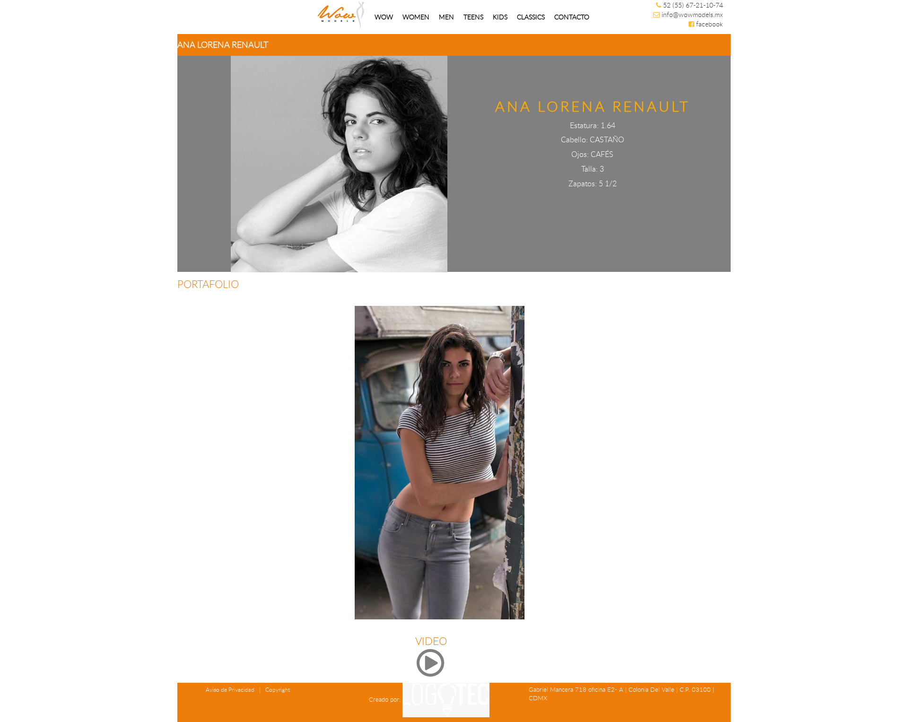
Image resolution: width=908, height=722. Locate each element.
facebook (709, 23)
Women (415, 16)
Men (446, 16)
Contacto (571, 16)
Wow (384, 16)
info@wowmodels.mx (692, 14)
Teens (473, 16)
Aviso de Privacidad (230, 689)
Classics (531, 16)
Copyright (277, 689)
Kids (500, 16)
